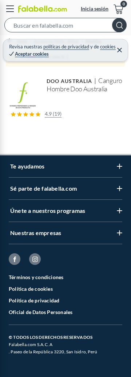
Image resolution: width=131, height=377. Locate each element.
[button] (65, 26)
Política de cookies (31, 289)
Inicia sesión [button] (94, 8)
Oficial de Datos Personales (40, 312)
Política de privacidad (34, 300)
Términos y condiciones (36, 277)
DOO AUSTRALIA (69, 81)
